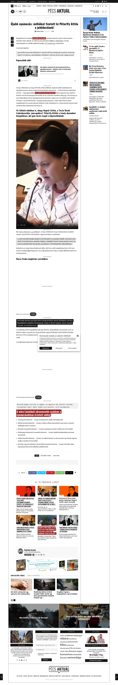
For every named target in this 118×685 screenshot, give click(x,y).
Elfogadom (45, 348)
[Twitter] (12, 41)
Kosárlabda (76, 654)
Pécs (63, 645)
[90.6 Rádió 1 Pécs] (96, 643)
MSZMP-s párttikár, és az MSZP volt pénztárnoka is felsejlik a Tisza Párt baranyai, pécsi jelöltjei (47, 531)
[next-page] (14, 600)
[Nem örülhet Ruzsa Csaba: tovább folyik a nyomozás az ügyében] (68, 520)
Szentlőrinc (73, 639)
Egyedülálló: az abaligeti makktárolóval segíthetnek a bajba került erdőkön (98, 110)
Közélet (39, 6)
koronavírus (66, 654)
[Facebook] (12, 38)
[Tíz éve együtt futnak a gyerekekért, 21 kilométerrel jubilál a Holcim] (85, 47)
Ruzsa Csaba (56, 455)
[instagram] (96, 6)
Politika (50, 6)
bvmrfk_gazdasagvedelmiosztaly (25, 397)
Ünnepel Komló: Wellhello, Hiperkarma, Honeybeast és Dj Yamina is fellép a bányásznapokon (95, 34)
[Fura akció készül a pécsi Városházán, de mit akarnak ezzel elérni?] (25, 520)
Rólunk (21, 645)
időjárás (64, 638)
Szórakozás (62, 6)
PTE (71, 648)
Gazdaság (71, 6)
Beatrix (97, 12)
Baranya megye (75, 651)
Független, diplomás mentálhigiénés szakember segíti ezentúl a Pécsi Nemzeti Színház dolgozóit (98, 87)
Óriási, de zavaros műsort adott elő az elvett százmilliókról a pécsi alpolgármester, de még (47, 501)
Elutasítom (59, 348)
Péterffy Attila (64, 648)
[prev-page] (12, 600)
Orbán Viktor (64, 651)
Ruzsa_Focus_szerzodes (22, 314)
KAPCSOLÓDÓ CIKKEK (17, 575)
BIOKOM (70, 642)
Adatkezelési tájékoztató (65, 343)
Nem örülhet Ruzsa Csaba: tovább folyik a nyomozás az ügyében (68, 530)
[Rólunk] (21, 636)
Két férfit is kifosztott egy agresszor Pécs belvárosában (20, 593)
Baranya (63, 658)
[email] (100, 6)
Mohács (78, 648)
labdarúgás (77, 636)
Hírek (18, 495)
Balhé (44, 6)
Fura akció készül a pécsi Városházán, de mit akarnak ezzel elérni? (25, 530)
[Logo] (59, 669)
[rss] (103, 6)
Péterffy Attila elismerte (45, 100)
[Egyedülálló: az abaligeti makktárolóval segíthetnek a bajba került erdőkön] (85, 108)
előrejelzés (63, 642)
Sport (56, 6)
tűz (74, 648)
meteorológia (74, 657)
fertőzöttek (70, 645)
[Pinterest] (12, 45)
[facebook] (93, 6)
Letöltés (33, 314)
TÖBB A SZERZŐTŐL (33, 575)
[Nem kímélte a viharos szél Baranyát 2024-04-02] (1, 677)
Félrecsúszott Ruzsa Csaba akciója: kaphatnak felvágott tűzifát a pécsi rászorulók (68, 500)
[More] (75, 472)
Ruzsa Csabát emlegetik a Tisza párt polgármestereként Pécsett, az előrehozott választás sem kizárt (25, 502)
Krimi (43, 18)
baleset (70, 635)
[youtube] (98, 6)
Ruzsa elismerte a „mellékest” (29, 232)
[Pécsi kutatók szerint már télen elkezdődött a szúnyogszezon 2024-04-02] (116, 677)
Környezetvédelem (94, 115)
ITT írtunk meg (50, 43)
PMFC (76, 642)
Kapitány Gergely (30, 550)
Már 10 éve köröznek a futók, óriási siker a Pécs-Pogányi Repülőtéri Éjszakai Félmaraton (97, 69)
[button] (78, 336)
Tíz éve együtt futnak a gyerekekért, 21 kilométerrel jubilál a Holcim (97, 49)
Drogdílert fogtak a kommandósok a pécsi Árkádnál (67, 593)
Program (86, 30)
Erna (94, 12)
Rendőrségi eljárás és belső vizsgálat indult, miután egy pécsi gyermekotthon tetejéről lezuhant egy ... (44, 595)
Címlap (38, 18)
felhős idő (63, 635)
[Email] (33, 555)
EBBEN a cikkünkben (56, 41)
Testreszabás (72, 348)
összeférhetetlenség (46, 455)
